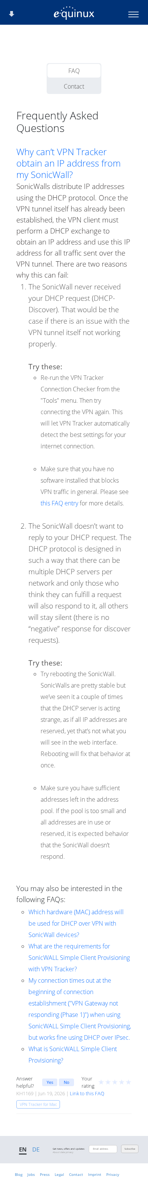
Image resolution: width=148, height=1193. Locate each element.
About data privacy (63, 1152)
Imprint (94, 1174)
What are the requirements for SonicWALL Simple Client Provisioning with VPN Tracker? (79, 957)
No (66, 1082)
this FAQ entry (59, 503)
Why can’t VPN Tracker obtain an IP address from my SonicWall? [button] (68, 163)
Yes (50, 1082)
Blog (18, 1174)
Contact (74, 86)
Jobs (31, 1174)
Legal (59, 1174)
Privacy (112, 1174)
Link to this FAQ (87, 1093)
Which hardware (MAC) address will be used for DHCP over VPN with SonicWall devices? (76, 923)
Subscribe (129, 1148)
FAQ (74, 71)
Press (45, 1174)
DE (35, 1149)
